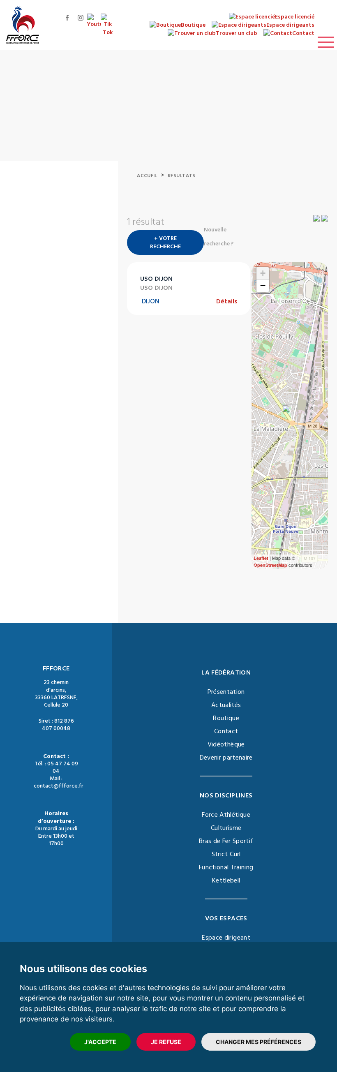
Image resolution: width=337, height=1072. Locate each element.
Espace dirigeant (226, 937)
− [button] (262, 285)
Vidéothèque (226, 744)
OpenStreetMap (270, 565)
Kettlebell (226, 880)
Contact (226, 731)
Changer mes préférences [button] (258, 1041)
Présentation (226, 691)
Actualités (226, 704)
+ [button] (262, 273)
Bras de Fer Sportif (226, 841)
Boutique (226, 718)
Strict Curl (226, 854)
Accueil (147, 175)
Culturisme (226, 827)
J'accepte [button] (100, 1041)
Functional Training (226, 867)
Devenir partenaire (226, 757)
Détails (226, 301)
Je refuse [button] (166, 1041)
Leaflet (261, 558)
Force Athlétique (226, 814)
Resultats (182, 175)
